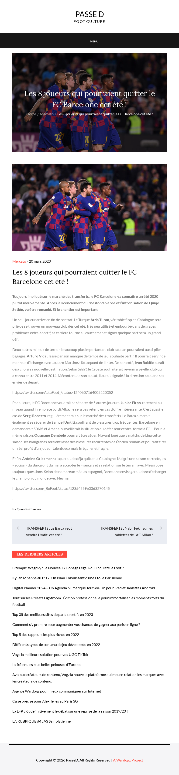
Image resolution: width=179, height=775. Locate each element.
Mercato (19, 261)
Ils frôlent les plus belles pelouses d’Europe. (46, 664)
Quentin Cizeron (29, 509)
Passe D (89, 14)
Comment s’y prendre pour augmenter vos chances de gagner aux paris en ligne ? (76, 624)
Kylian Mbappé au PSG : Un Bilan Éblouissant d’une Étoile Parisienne (67, 578)
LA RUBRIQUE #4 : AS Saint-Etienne (41, 721)
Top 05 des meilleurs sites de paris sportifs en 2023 (52, 614)
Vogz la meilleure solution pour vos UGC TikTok (50, 654)
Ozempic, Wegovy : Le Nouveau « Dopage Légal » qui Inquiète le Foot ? (68, 568)
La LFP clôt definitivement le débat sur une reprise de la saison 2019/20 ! (70, 711)
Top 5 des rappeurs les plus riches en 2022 (45, 634)
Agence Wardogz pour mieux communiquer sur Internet (56, 691)
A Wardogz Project (128, 760)
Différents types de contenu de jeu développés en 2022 (56, 644)
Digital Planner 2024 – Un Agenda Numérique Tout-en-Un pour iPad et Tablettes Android (83, 588)
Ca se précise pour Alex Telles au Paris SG (45, 701)
